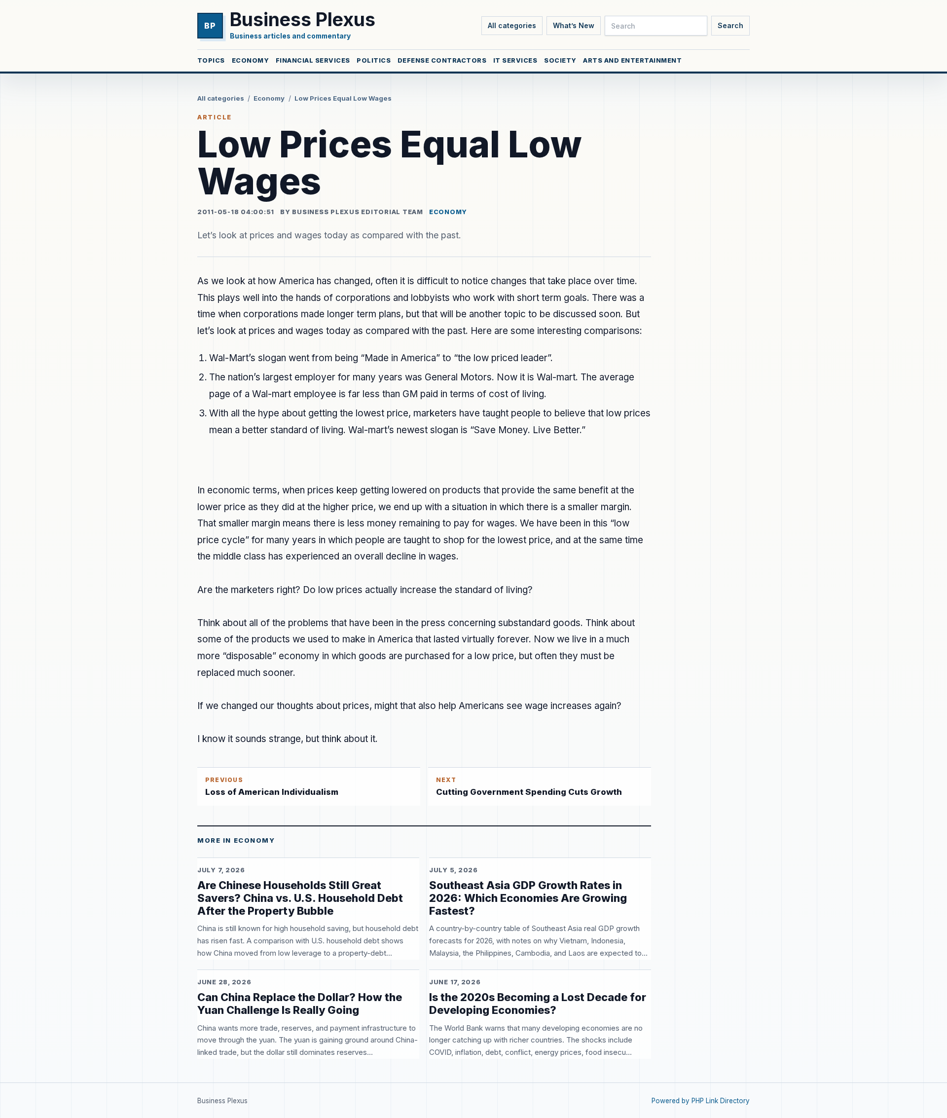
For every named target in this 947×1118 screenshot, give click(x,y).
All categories (512, 25)
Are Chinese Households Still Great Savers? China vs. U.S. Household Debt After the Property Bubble (300, 898)
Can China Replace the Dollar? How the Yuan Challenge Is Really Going (299, 1003)
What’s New (573, 25)
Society (560, 60)
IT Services (515, 60)
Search (730, 25)
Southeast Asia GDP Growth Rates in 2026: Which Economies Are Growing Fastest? (528, 898)
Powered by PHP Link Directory (701, 1101)
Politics (374, 60)
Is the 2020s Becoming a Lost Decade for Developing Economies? (537, 1003)
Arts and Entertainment (632, 60)
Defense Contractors (442, 60)
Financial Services (313, 60)
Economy (250, 60)
